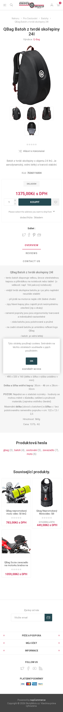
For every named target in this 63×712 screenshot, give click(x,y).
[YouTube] (34, 668)
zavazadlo (48, 450)
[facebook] (28, 668)
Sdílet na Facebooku (29, 235)
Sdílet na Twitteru (24, 235)
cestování (31, 450)
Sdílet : (32, 228)
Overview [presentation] (31, 245)
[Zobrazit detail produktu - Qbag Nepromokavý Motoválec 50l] (46, 492)
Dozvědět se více (31, 369)
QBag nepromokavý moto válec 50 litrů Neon (16, 513)
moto (30, 454)
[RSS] (40, 668)
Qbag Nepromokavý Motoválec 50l (46, 512)
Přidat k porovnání (33, 151)
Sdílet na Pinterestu (34, 235)
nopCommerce (38, 700)
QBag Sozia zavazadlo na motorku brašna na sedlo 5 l (16, 565)
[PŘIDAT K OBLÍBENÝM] (55, 202)
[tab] (31, 245)
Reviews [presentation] (31, 253)
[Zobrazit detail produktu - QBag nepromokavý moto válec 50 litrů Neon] (16, 492)
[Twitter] (22, 668)
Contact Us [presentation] (31, 261)
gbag (6, 450)
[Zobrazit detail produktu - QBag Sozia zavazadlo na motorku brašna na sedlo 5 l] (16, 544)
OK (31, 361)
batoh (17, 450)
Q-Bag (36, 39)
